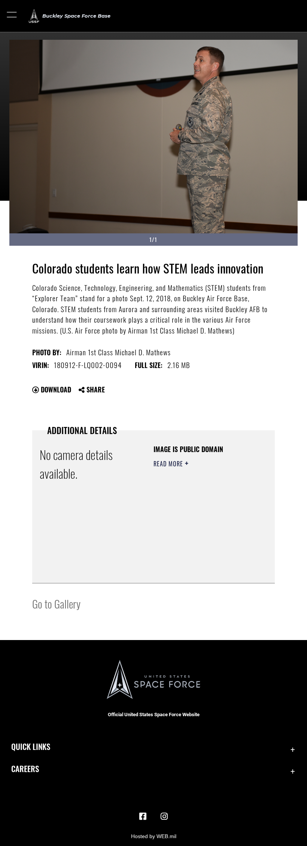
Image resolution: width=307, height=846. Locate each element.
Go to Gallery (56, 603)
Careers (25, 768)
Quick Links (30, 746)
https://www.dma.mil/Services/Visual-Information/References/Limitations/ (199, 558)
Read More (169, 463)
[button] (12, 16)
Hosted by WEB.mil (153, 836)
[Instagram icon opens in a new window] (164, 816)
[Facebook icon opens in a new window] (143, 816)
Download (55, 389)
